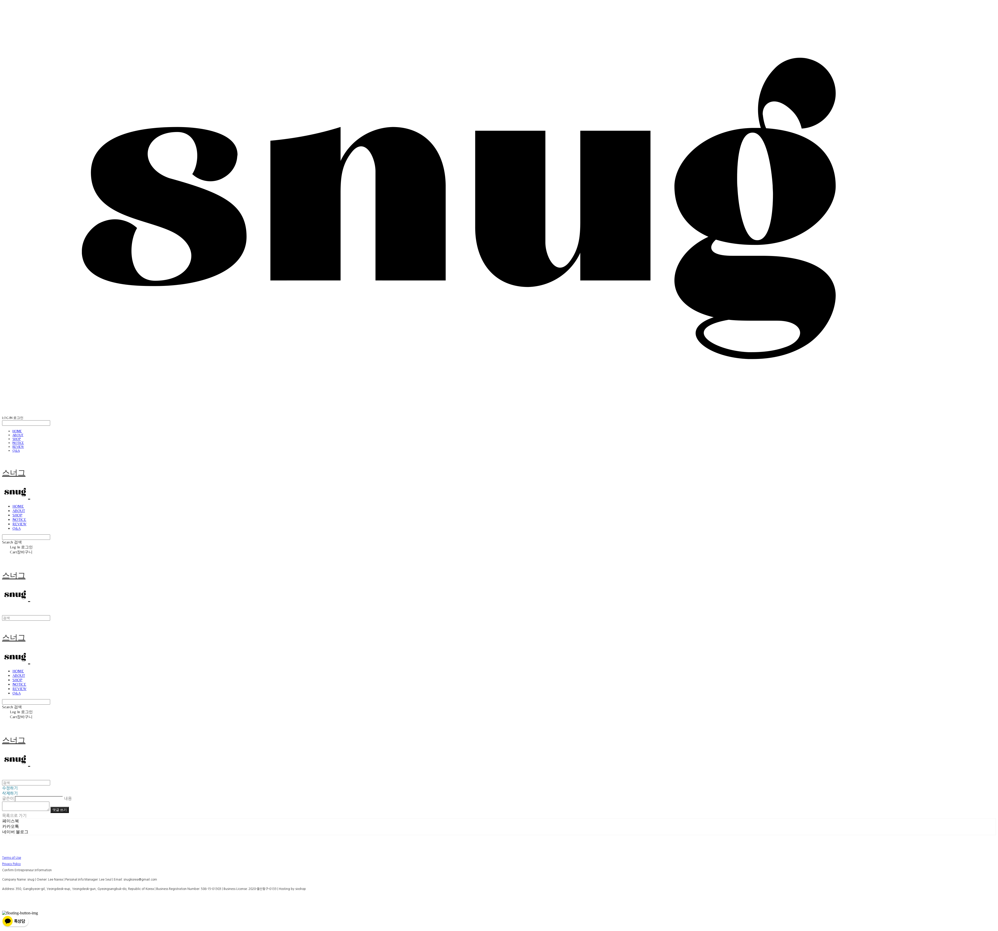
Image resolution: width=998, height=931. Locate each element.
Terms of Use (11, 857)
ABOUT (17, 435)
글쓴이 (8, 798)
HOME (17, 431)
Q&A (16, 451)
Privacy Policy (11, 864)
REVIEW (18, 447)
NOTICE (18, 443)
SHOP (16, 439)
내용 (68, 798)
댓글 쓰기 (59, 810)
